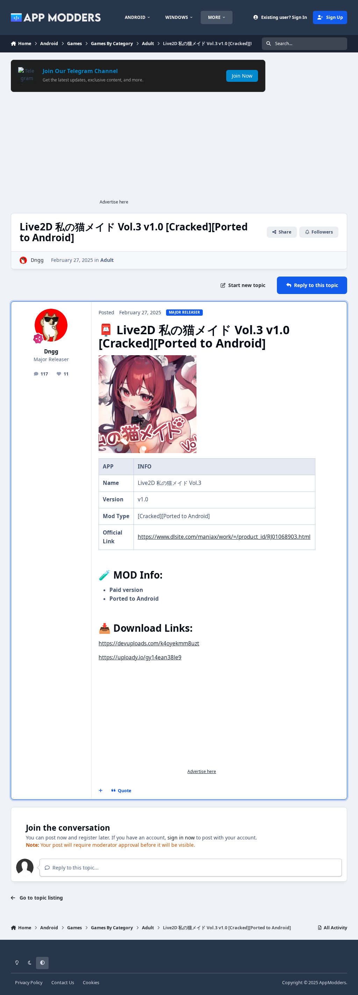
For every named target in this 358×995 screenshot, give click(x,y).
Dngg (37, 260)
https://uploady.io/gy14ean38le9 (140, 657)
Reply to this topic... (75, 867)
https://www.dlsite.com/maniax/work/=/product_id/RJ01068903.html (224, 537)
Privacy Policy (28, 983)
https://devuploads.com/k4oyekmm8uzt (149, 643)
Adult (107, 260)
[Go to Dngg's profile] (23, 260)
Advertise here (114, 202)
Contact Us (62, 983)
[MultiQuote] (100, 790)
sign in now (181, 837)
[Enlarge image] (147, 359)
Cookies (91, 983)
